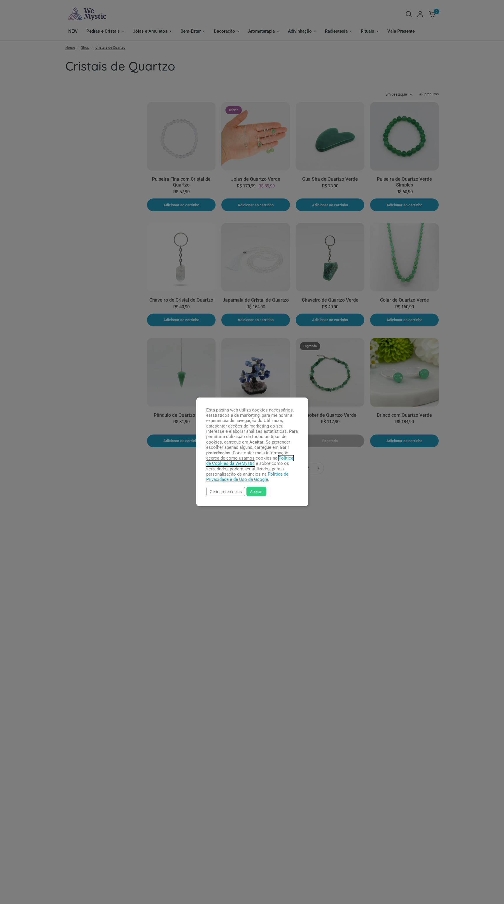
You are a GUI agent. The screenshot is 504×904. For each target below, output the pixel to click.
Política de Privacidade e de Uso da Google (247, 477)
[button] (225, 491)
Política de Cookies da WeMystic (249, 460)
